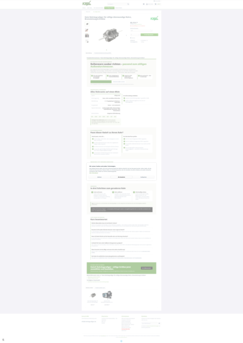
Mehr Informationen (93, 173)
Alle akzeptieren (121, 177)
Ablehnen (99, 177)
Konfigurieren (144, 177)
